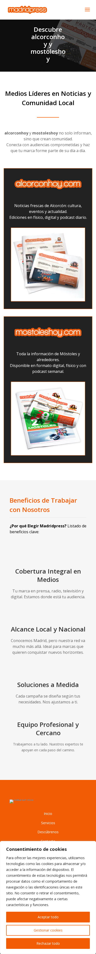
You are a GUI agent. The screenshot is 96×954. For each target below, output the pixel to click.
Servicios (48, 823)
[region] (48, 897)
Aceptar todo (48, 917)
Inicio (48, 813)
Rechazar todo (48, 943)
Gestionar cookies (48, 930)
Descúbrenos (48, 832)
